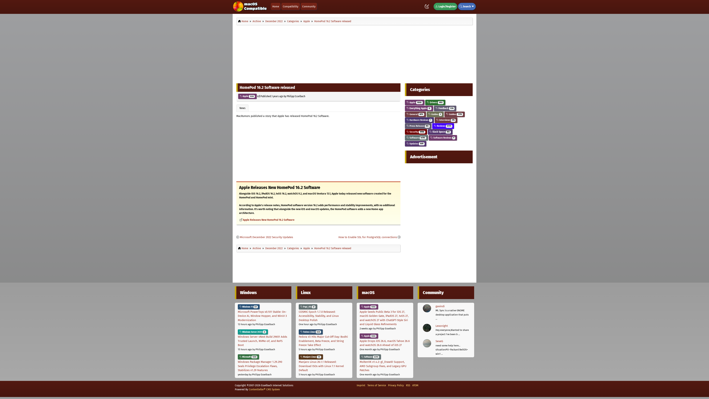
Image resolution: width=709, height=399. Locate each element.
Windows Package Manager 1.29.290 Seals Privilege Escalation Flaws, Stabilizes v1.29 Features (260, 366)
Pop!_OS (308, 307)
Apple (248, 96)
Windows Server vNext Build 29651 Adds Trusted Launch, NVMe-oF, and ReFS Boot (262, 341)
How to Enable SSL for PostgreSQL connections (367, 237)
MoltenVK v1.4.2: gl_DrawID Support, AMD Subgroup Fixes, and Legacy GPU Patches (383, 366)
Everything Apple (419, 108)
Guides (436, 114)
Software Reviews (443, 137)
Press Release (419, 126)
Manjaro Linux (311, 357)
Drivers (436, 102)
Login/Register (447, 6)
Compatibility (290, 6)
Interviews (447, 120)
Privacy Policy (396, 385)
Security (416, 131)
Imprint (361, 385)
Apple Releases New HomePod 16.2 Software (268, 219)
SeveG (439, 341)
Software (417, 137)
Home (275, 6)
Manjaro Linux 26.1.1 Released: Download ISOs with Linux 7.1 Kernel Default (321, 366)
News (242, 108)
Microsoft (249, 357)
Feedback (445, 108)
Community (309, 6)
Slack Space (441, 131)
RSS (408, 385)
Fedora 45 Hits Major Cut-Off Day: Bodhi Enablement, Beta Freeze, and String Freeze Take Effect (323, 341)
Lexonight (442, 326)
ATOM (415, 385)
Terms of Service (376, 385)
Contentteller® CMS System (264, 389)
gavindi (440, 306)
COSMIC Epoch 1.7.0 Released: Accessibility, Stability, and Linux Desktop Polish (319, 316)
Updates (416, 143)
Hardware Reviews (420, 120)
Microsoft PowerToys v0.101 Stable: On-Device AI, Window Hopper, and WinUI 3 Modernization (262, 316)
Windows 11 (249, 307)
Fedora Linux (311, 332)
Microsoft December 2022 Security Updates (266, 237)
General (416, 114)
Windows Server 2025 (253, 332)
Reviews (443, 126)
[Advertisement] (354, 53)
